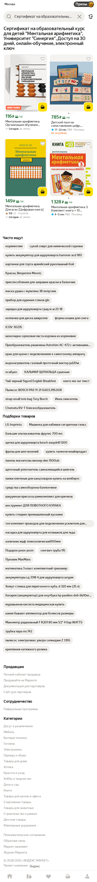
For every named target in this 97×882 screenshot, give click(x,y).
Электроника (13, 749)
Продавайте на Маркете (20, 680)
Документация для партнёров (24, 686)
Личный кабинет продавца (22, 674)
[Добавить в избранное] (42, 59)
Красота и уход (14, 773)
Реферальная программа (21, 709)
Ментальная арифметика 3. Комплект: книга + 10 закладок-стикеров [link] (69, 208)
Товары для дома (15, 761)
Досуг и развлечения (18, 726)
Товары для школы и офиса (22, 796)
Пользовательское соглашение (24, 835)
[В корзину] (43, 107)
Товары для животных (19, 808)
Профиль (87, 876)
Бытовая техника (15, 738)
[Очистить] (79, 16)
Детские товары (15, 819)
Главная (9, 876)
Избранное (48, 876)
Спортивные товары (17, 802)
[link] (14, 246)
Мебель (9, 732)
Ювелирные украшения (20, 825)
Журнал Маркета (15, 852)
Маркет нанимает (16, 846)
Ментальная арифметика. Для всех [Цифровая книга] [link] (24, 207)
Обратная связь (14, 840)
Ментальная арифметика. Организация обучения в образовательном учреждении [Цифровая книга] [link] (22, 123)
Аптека (8, 767)
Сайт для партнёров (17, 692)
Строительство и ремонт (20, 813)
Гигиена (9, 743)
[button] (90, 17)
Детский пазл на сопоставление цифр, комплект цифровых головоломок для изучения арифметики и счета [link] (69, 124)
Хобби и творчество (17, 778)
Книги (8, 790)
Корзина (68, 876)
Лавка (29, 876)
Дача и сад (11, 784)
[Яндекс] (34, 866)
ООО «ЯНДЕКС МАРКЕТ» (32, 860)
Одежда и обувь (15, 755)
